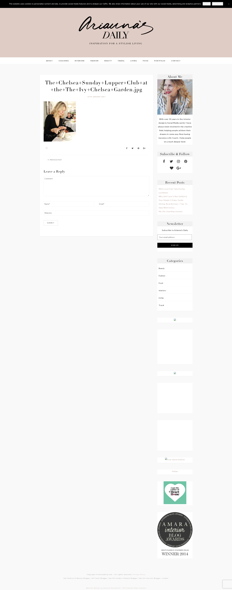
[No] (228, 4)
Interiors (80, 61)
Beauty (108, 61)
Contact (176, 61)
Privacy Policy (139, 574)
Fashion (94, 61)
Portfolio (159, 61)
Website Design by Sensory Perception (103, 588)
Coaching (64, 61)
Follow (175, 471)
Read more (217, 4)
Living (133, 61)
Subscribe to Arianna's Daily (175, 230)
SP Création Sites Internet (134, 588)
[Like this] (47, 148)
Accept (207, 4)
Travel (121, 61)
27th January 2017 (96, 97)
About (49, 61)
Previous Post (56, 160)
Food (145, 61)
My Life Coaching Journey (171, 211)
